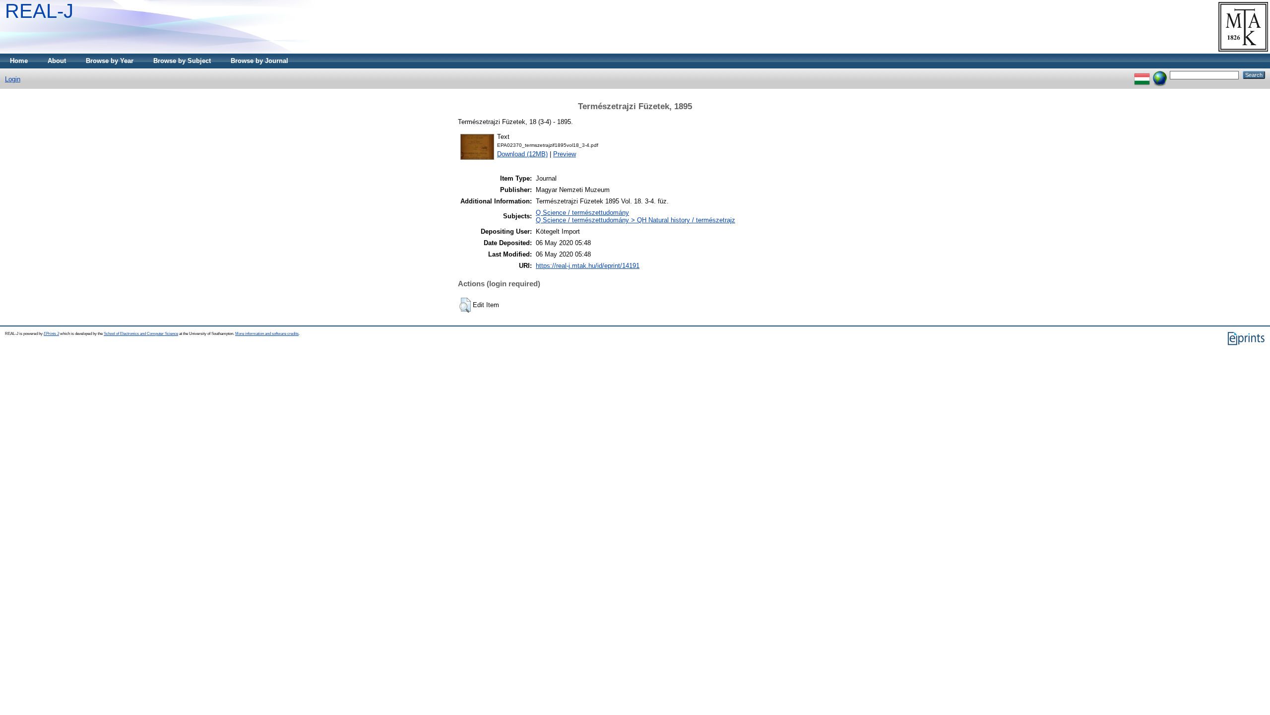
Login (12, 79)
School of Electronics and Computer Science (141, 333)
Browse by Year (109, 61)
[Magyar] (1142, 74)
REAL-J (39, 11)
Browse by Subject (182, 61)
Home (19, 61)
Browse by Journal (259, 61)
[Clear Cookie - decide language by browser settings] (1160, 74)
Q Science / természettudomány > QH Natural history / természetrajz (635, 220)
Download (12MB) (522, 154)
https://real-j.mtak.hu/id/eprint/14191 (587, 265)
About (57, 61)
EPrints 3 (51, 333)
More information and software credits (267, 333)
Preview (564, 154)
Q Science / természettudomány (582, 212)
